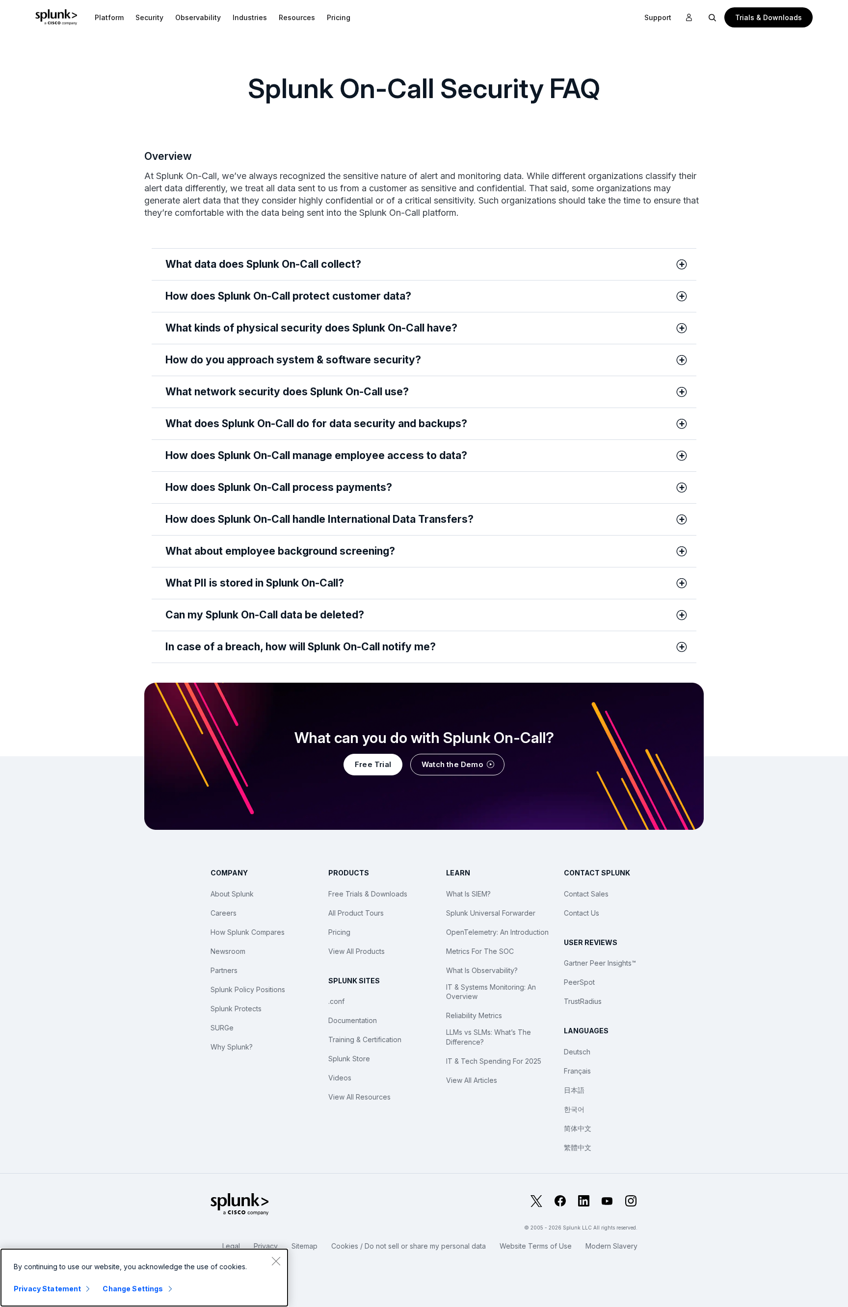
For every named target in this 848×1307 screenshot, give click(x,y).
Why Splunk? (232, 1047)
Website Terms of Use (536, 1246)
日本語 (574, 1090)
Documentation (352, 1020)
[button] (109, 17)
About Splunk (232, 894)
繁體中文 (577, 1147)
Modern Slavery (611, 1246)
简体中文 (577, 1128)
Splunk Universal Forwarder (490, 913)
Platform (109, 17)
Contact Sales (586, 894)
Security (149, 17)
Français (577, 1071)
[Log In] (689, 18)
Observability (198, 17)
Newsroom (228, 951)
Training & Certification (364, 1039)
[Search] (712, 17)
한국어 (574, 1109)
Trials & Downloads (768, 17)
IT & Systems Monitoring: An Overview (491, 992)
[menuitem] (109, 17)
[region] (144, 1277)
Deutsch (577, 1052)
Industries (250, 17)
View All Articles (471, 1080)
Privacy (266, 1246)
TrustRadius (583, 1001)
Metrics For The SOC (480, 951)
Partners (224, 970)
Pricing (339, 932)
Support (657, 17)
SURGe (222, 1028)
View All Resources (359, 1097)
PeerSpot (579, 982)
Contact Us (581, 913)
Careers (224, 913)
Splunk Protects (236, 1008)
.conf (336, 1001)
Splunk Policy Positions (248, 989)
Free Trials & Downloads (367, 894)
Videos (339, 1078)
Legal (231, 1246)
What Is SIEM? (468, 894)
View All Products (356, 951)
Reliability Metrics (474, 1015)
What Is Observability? (482, 970)
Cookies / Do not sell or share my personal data (408, 1246)
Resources (297, 17)
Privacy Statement (47, 1288)
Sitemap (305, 1246)
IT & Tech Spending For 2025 (493, 1061)
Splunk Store (349, 1058)
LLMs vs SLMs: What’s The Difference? (488, 1037)
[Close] (276, 1261)
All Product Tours (356, 913)
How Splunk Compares (248, 932)
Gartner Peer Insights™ (600, 963)
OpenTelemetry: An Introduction (497, 932)
